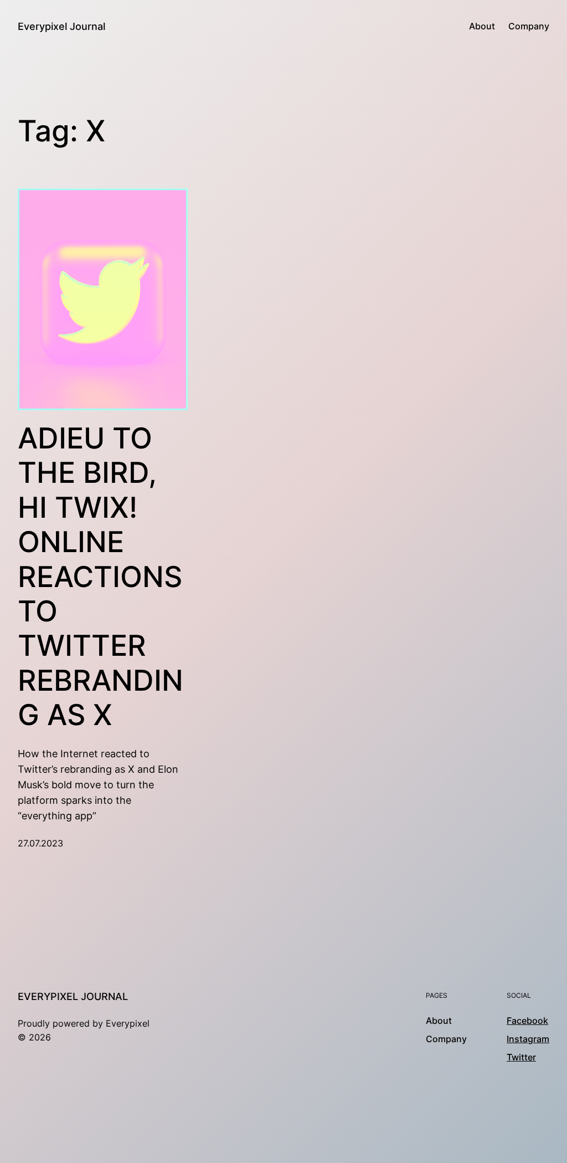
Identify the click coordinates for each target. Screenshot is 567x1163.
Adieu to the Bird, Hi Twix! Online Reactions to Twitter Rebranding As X (100, 576)
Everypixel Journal (61, 26)
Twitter (521, 1057)
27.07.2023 (40, 843)
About (482, 26)
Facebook (527, 1021)
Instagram (528, 1039)
